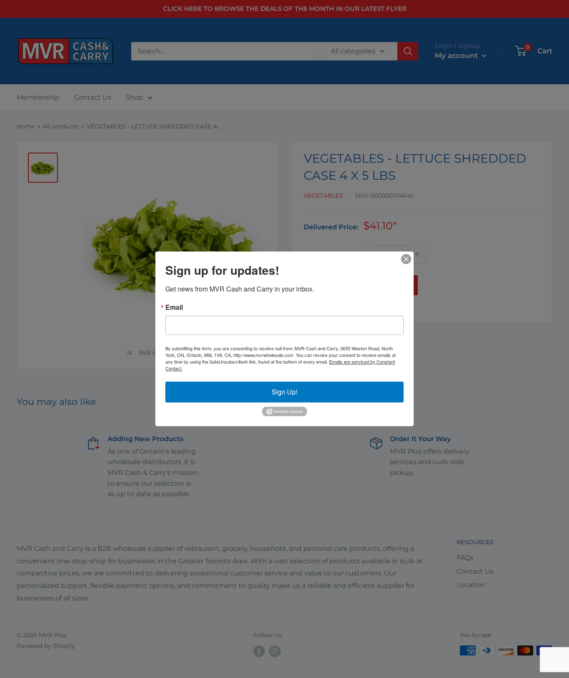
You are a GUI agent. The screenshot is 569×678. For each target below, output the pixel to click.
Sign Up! (284, 392)
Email (174, 307)
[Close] (406, 259)
